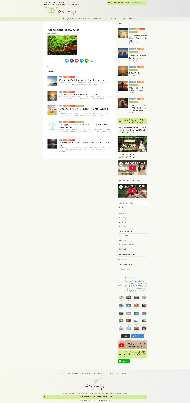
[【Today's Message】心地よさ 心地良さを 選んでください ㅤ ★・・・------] (121, 321)
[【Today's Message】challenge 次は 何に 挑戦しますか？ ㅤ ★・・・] (136, 321)
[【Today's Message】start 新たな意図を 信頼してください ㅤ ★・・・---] (136, 298)
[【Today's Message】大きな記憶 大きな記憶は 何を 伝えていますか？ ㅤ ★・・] (128, 321)
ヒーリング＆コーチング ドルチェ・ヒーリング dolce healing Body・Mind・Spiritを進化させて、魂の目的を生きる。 (95, 393)
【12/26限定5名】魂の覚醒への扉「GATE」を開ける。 (138, 38)
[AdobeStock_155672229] (82, 61)
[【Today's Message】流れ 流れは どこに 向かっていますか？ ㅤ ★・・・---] (136, 313)
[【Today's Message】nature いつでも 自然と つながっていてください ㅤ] (144, 321)
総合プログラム (97, 19)
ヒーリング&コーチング (82, 19)
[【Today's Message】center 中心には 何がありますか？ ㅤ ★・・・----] (128, 306)
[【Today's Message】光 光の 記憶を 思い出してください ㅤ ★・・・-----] (144, 313)
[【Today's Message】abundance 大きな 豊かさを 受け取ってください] (144, 329)
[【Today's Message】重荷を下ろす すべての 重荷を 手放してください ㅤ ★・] (121, 329)
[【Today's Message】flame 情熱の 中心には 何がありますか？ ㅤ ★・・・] (144, 306)
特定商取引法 (122, 259)
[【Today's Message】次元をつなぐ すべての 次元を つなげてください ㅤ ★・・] (128, 313)
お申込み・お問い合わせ (130, 19)
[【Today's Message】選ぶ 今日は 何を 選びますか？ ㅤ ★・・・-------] (144, 298)
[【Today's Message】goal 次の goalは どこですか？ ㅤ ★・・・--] (136, 329)
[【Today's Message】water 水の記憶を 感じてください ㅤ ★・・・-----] (121, 306)
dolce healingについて (66, 19)
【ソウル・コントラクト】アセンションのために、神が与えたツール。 (138, 108)
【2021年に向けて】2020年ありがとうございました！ (79, 95)
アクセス (113, 19)
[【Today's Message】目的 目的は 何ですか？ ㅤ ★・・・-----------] (128, 329)
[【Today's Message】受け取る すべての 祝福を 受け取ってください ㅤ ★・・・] (128, 298)
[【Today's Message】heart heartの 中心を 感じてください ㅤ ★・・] (136, 306)
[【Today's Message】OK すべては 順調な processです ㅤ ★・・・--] (121, 298)
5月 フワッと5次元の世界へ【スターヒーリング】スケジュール (81, 80)
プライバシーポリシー (125, 269)
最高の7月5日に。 (135, 73)
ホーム (50, 19)
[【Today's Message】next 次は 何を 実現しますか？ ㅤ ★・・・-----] (121, 313)
